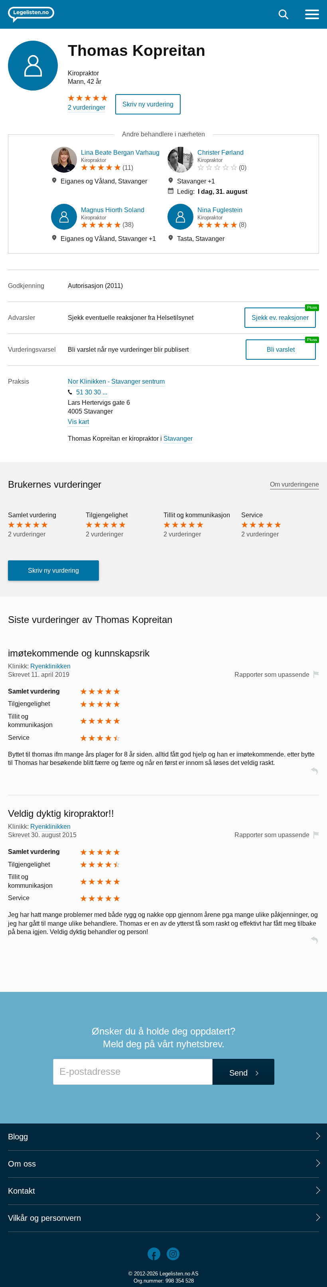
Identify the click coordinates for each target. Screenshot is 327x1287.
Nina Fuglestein (219, 210)
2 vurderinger (86, 107)
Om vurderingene (294, 484)
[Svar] (314, 774)
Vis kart (78, 421)
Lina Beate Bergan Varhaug (120, 152)
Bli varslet (281, 349)
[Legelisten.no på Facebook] (154, 1254)
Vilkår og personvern (44, 1218)
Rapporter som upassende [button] (271, 674)
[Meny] (312, 15)
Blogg (18, 1136)
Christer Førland (220, 152)
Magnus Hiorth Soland (112, 210)
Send (238, 1072)
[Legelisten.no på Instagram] (173, 1254)
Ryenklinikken (50, 666)
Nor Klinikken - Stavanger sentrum (116, 381)
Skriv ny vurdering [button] (147, 104)
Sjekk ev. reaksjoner (280, 317)
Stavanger (178, 438)
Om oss (22, 1163)
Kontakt (21, 1190)
